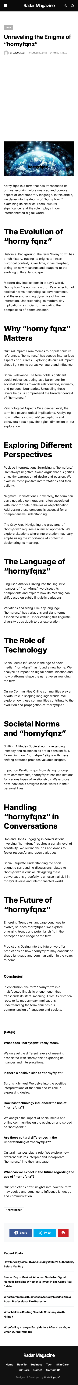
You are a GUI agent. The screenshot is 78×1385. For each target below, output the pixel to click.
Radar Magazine (39, 5)
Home (9, 1364)
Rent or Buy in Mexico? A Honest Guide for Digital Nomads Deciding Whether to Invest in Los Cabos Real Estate (38, 1281)
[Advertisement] (39, 98)
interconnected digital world (24, 213)
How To (22, 1364)
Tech (8, 27)
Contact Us (53, 1369)
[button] (6, 5)
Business (36, 1364)
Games (37, 1369)
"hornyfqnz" (14, 1209)
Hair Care (24, 1369)
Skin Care (62, 1364)
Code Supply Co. (53, 1377)
